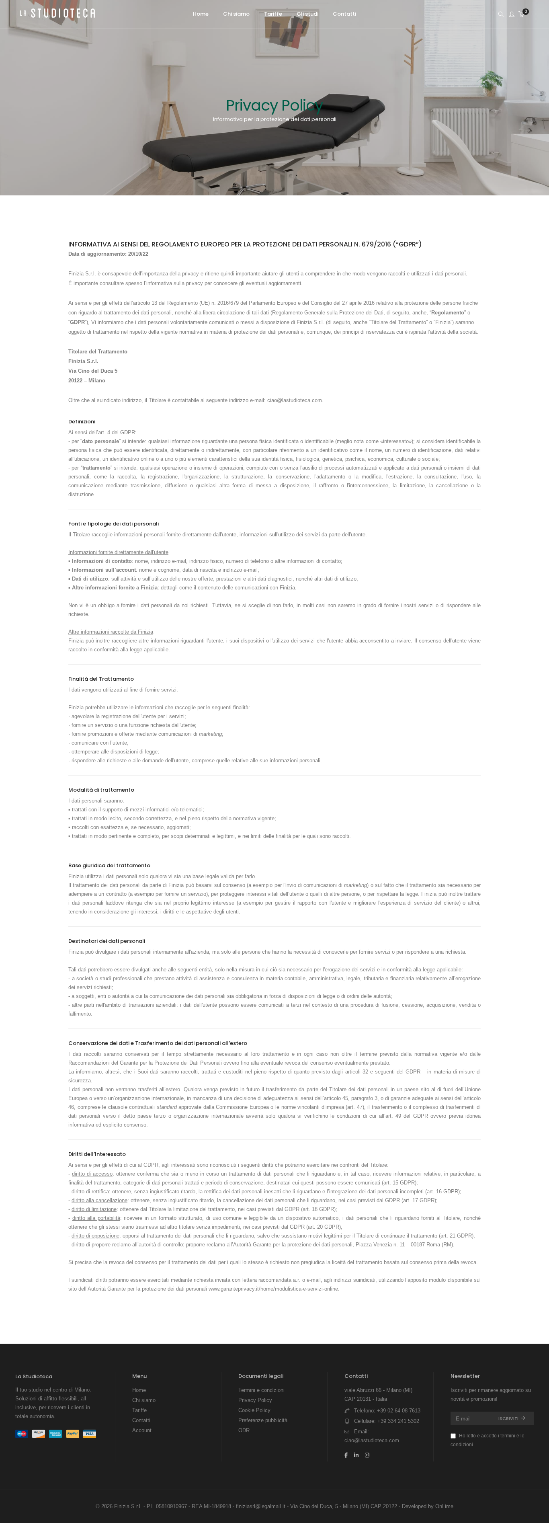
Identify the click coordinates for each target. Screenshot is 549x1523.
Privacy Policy (255, 1400)
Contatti (141, 1420)
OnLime (444, 1506)
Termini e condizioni (261, 1390)
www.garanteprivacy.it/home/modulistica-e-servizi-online (273, 1289)
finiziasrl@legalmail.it (260, 1506)
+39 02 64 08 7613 (398, 1411)
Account (142, 1430)
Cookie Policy (254, 1410)
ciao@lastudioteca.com (294, 400)
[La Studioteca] (57, 15)
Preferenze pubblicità (262, 1420)
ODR (244, 1430)
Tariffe (139, 1410)
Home (139, 1390)
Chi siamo (144, 1400)
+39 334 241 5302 (398, 1421)
